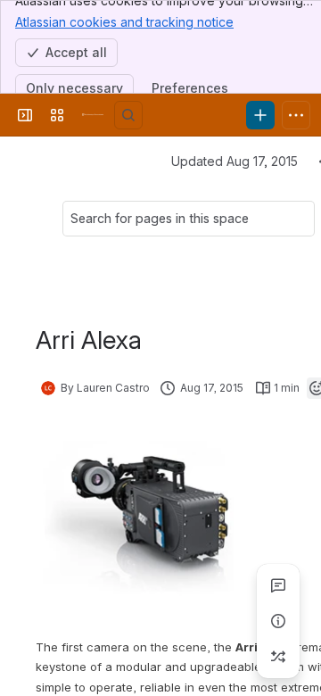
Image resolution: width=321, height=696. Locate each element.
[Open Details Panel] (278, 621)
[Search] (128, 115)
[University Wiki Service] (92, 115)
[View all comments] (278, 585)
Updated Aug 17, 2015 (234, 161)
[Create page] (278, 656)
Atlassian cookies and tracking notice (124, 21)
